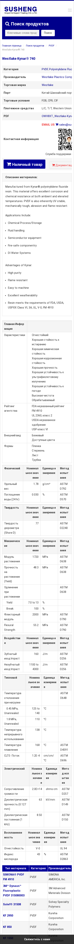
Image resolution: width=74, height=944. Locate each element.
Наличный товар (24, 164)
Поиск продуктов (35, 45)
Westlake (47, 85)
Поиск (48, 33)
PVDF (51, 45)
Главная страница (11, 45)
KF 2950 (8, 915)
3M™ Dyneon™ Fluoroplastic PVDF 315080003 (13, 890)
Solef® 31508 (12, 904)
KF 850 (7, 927)
